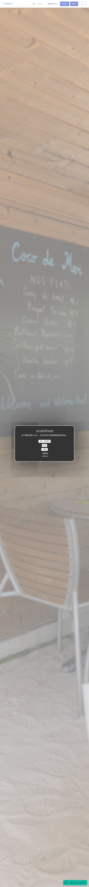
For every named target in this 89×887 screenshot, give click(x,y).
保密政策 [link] (45, 453)
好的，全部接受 (44, 441)
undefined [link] (45, 456)
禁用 (44, 445)
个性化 (44, 449)
